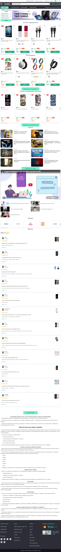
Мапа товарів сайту (33, 542)
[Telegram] (1, 542)
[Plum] (22, 44)
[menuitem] (55, 1)
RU (57, 1)
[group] (36, 15)
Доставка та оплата (39, 1)
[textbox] (6, 13)
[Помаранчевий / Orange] (37, 76)
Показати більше (30, 412)
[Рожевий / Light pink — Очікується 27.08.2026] (34, 76)
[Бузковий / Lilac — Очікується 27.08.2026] (35, 76)
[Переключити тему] (59, 1)
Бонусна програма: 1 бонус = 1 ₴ (20, 526)
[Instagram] (7, 539)
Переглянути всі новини (30, 168)
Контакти (16, 534)
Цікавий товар (17, 540)
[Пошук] (49, 4)
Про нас (31, 526)
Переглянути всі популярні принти (30, 125)
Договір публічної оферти (35, 545)
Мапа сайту (32, 540)
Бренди (31, 534)
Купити (9, 51)
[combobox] (6, 14)
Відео (31, 532)
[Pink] (20, 44)
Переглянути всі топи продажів (30, 89)
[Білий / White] (39, 76)
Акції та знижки (33, 7)
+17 (40, 76)
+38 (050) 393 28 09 (29, 1)
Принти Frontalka (24, 7)
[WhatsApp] (4, 542)
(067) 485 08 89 (4, 526)
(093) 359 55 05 (4, 532)
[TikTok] (10, 539)
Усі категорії (32, 537)
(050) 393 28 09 (4, 529)
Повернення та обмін (49, 1)
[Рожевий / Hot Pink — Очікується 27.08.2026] (36, 76)
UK (55, 1)
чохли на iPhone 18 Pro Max (55, 7)
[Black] (18, 44)
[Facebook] (1, 539)
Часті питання (17, 537)
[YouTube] (4, 539)
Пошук (6, 20)
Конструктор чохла (15, 7)
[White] (23, 44)
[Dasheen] (21, 44)
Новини (31, 529)
